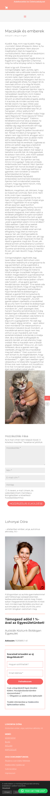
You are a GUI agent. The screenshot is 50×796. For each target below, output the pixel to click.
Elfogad (7, 792)
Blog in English (20, 36)
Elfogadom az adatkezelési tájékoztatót (25, 696)
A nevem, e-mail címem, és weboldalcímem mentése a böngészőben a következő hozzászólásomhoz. (19, 494)
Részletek (6, 788)
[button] (33, 791)
